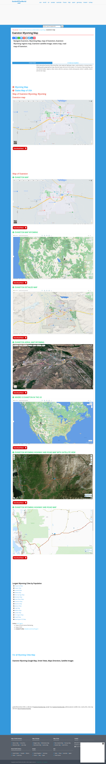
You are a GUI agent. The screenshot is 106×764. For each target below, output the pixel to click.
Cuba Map (23, 745)
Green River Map (19, 599)
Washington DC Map (20, 619)
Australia (65, 753)
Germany (45, 753)
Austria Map (45, 745)
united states (35, 30)
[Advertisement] (53, 14)
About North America (16, 748)
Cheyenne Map (19, 586)
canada (53, 2)
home (20, 30)
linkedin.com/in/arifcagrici (31, 629)
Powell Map (18, 617)
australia (58, 2)
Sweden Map (58, 745)
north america (27, 30)
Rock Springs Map (19, 595)
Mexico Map (15, 743)
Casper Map (18, 588)
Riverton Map (18, 604)
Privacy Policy (39, 762)
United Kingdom (37, 753)
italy (69, 2)
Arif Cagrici (20, 623)
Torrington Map (19, 615)
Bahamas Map (16, 745)
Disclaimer (45, 762)
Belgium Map (36, 743)
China (60, 753)
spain (73, 2)
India (56, 753)
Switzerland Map (37, 745)
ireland (85, 2)
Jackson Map (18, 606)
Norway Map (68, 743)
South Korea (58, 755)
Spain (43, 755)
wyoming (42, 30)
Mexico (27, 753)
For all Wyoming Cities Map (24, 655)
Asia (54, 748)
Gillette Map (18, 592)
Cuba (14, 755)
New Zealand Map (59, 743)
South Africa (65, 745)
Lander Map (18, 612)
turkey (90, 2)
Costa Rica (22, 743)
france (64, 2)
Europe (34, 748)
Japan (70, 753)
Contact (76, 738)
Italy (40, 755)
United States (16, 753)
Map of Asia (56, 738)
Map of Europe (35, 738)
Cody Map (17, 608)
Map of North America (16, 738)
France (35, 755)
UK (48, 2)
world (44, 2)
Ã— (103, 744)
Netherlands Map (45, 743)
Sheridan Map (18, 597)
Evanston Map (18, 601)
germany (79, 2)
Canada (22, 753)
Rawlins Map (18, 610)
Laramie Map (18, 590)
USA (40, 2)
